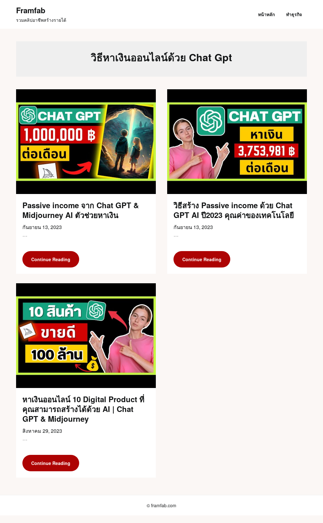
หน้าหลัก (266, 14)
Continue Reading (50, 259)
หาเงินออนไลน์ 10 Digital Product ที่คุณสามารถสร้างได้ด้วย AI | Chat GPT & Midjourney (83, 409)
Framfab (30, 10)
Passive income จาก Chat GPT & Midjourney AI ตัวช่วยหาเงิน (80, 210)
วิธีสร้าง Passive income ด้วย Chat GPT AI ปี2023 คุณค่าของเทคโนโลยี (233, 210)
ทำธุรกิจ (294, 14)
